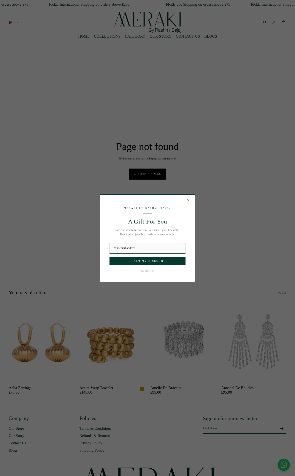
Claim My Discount (148, 261)
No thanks (147, 271)
